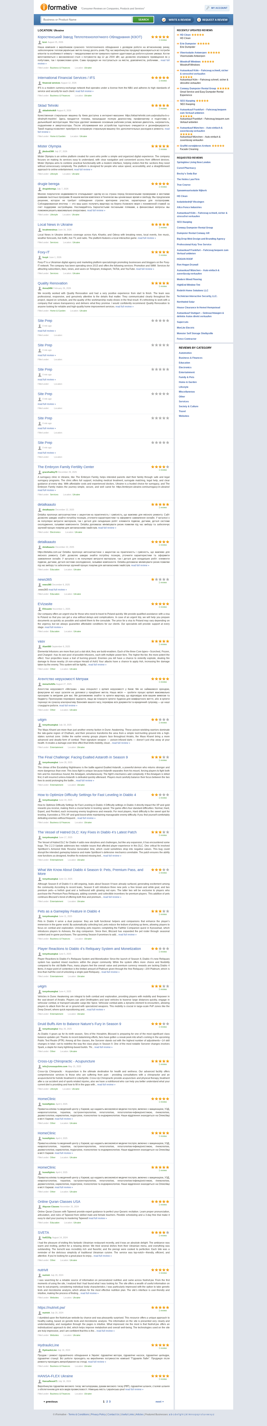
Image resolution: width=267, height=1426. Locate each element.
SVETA (43, 1233)
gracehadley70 (49, 472)
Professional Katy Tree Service (194, 244)
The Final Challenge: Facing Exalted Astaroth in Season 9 (83, 757)
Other (53, 669)
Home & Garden (57, 136)
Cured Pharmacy (186, 168)
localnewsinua (49, 229)
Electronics (55, 532)
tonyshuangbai (50, 725)
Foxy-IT (44, 252)
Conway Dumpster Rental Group (198, 88)
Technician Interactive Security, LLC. (197, 296)
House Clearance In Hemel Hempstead (198, 307)
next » (160, 1401)
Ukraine (88, 68)
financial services (51, 83)
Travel (182, 411)
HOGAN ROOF (185, 259)
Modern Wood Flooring (189, 279)
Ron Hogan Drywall (187, 264)
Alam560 (46, 646)
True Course (184, 184)
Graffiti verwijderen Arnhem (195, 145)
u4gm (42, 720)
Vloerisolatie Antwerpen (193, 52)
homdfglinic (48, 1104)
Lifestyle (54, 174)
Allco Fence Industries (189, 207)
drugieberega (49, 189)
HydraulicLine (48, 1345)
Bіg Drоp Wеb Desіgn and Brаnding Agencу (201, 238)
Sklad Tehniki (48, 105)
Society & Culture (188, 406)
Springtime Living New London (194, 162)
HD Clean (185, 34)
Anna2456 (47, 288)
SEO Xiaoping (187, 100)
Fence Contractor (186, 339)
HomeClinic (47, 1099)
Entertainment (56, 747)
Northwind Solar (186, 302)
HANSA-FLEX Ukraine (55, 1376)
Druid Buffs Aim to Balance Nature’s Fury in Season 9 (79, 1024)
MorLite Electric (185, 327)
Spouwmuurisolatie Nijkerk (192, 190)
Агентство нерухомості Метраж (63, 679)
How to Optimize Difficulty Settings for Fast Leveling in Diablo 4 (87, 795)
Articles (139, 1414)
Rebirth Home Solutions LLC (192, 290)
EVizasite (45, 604)
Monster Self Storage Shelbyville (195, 333)
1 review (163, 40)
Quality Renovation (52, 283)
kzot (44, 42)
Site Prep (45, 321)
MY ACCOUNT (219, 8)
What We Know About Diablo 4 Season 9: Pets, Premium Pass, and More (90, 872)
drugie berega (48, 184)
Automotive (185, 353)
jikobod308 (48, 151)
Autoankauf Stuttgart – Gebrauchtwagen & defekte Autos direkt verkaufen (200, 315)
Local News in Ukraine (55, 225)
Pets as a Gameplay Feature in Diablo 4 (69, 911)
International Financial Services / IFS (66, 78)
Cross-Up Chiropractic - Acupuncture (66, 1061)
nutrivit (43, 1270)
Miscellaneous (187, 391)
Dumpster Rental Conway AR (193, 233)
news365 (45, 579)
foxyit (45, 257)
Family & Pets (186, 377)
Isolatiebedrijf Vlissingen (190, 201)
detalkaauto (47, 504)
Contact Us (113, 1414)
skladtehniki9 (49, 110)
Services (54, 242)
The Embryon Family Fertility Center (66, 467)
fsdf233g (46, 1237)
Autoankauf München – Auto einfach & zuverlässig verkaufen (201, 129)
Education (54, 569)
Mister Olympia (49, 146)
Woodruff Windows (190, 61)
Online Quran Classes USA (59, 1202)
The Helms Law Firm (188, 179)
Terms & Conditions (78, 1414)
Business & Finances (60, 68)
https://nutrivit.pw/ (51, 1308)
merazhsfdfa (48, 684)
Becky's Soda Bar (187, 173)
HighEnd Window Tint (188, 284)
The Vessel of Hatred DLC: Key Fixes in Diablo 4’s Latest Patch (87, 832)
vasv (41, 641)
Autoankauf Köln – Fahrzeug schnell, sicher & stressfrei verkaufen (204, 72)
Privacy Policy (98, 1414)
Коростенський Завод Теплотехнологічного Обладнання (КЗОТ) (90, 37)
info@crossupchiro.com (54, 1066)
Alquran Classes (50, 1206)
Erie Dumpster (188, 43)
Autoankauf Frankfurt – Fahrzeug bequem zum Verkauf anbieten (203, 111)
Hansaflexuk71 (49, 1381)
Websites (54, 1297)
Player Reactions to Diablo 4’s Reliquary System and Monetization (89, 949)
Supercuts (182, 322)
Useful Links (127, 1414)
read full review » (84, 91)
